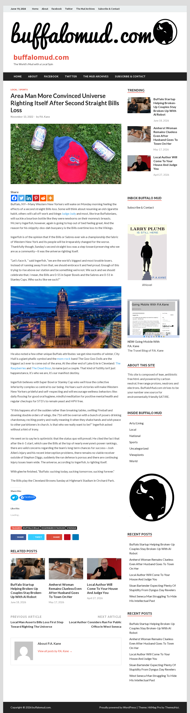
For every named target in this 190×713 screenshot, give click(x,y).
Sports (23, 89)
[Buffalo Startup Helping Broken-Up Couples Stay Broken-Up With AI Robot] (28, 580)
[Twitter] (21, 198)
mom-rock (63, 358)
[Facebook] (14, 198)
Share (20, 537)
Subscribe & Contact (109, 9)
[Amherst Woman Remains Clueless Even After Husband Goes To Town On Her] (66, 580)
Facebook (57, 9)
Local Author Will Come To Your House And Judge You (102, 589)
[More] (50, 198)
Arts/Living (136, 423)
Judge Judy (69, 213)
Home (35, 9)
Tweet (38, 537)
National (134, 435)
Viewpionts (136, 454)
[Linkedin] (28, 198)
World (133, 461)
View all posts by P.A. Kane (55, 651)
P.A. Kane (45, 116)
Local (14, 89)
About (45, 9)
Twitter (69, 9)
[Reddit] (43, 198)
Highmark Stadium (53, 528)
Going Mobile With (147, 341)
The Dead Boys (41, 368)
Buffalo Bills (31, 528)
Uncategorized (138, 448)
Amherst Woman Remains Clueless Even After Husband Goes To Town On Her (65, 591)
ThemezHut (172, 707)
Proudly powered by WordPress (117, 707)
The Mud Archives (85, 9)
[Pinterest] (36, 198)
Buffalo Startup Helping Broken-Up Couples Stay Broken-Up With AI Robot (26, 591)
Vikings (71, 528)
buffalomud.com (41, 57)
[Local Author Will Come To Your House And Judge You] (104, 580)
